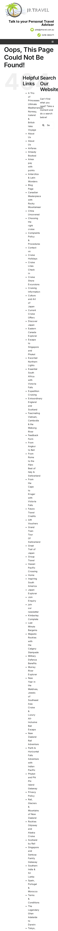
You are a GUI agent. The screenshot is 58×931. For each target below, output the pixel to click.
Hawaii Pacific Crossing (32, 568)
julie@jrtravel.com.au (44, 29)
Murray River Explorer (32, 671)
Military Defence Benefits (32, 660)
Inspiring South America (32, 582)
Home (31, 575)
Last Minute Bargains (32, 626)
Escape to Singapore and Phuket (33, 347)
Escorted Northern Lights (32, 362)
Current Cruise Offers (32, 314)
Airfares (32, 148)
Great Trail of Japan (31, 549)
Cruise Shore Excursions (33, 281)
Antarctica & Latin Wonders (33, 178)
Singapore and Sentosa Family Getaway (33, 854)
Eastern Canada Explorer (32, 332)
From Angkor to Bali (32, 446)
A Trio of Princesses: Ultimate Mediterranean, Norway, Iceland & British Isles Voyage (36, 111)
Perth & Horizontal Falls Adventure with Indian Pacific (33, 759)
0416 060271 (48, 35)
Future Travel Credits (32, 512)
